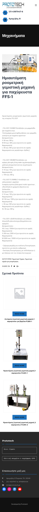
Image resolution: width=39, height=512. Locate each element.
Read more (19, 314)
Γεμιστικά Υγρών (18, 259)
